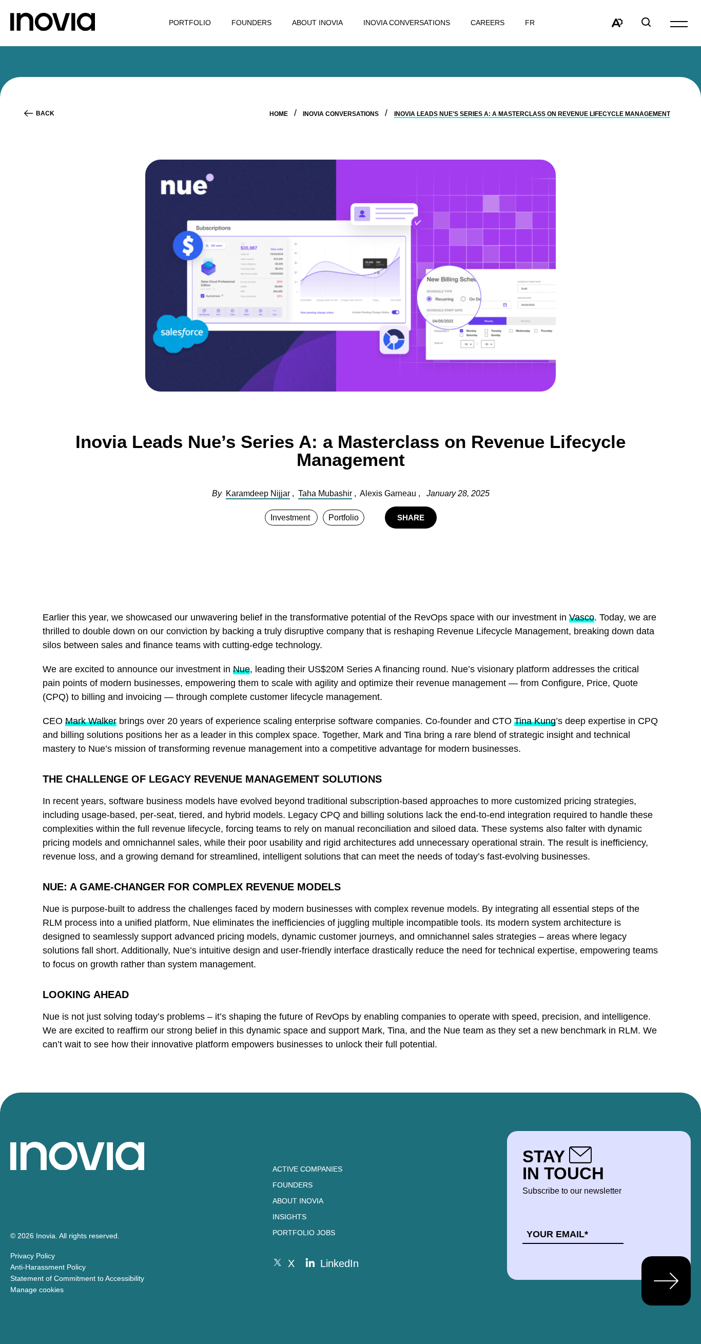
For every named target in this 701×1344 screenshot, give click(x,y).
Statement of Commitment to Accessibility (77, 1278)
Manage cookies (37, 1289)
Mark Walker (90, 721)
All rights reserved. (89, 1236)
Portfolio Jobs (303, 1233)
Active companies (307, 1169)
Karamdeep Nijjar (258, 493)
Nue (241, 669)
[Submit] (666, 1281)
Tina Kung (535, 721)
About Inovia (317, 23)
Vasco (581, 617)
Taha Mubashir (325, 493)
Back (45, 113)
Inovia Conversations (406, 23)
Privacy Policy (32, 1256)
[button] (679, 23)
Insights (289, 1217)
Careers (487, 23)
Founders (292, 1185)
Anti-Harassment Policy (48, 1267)
